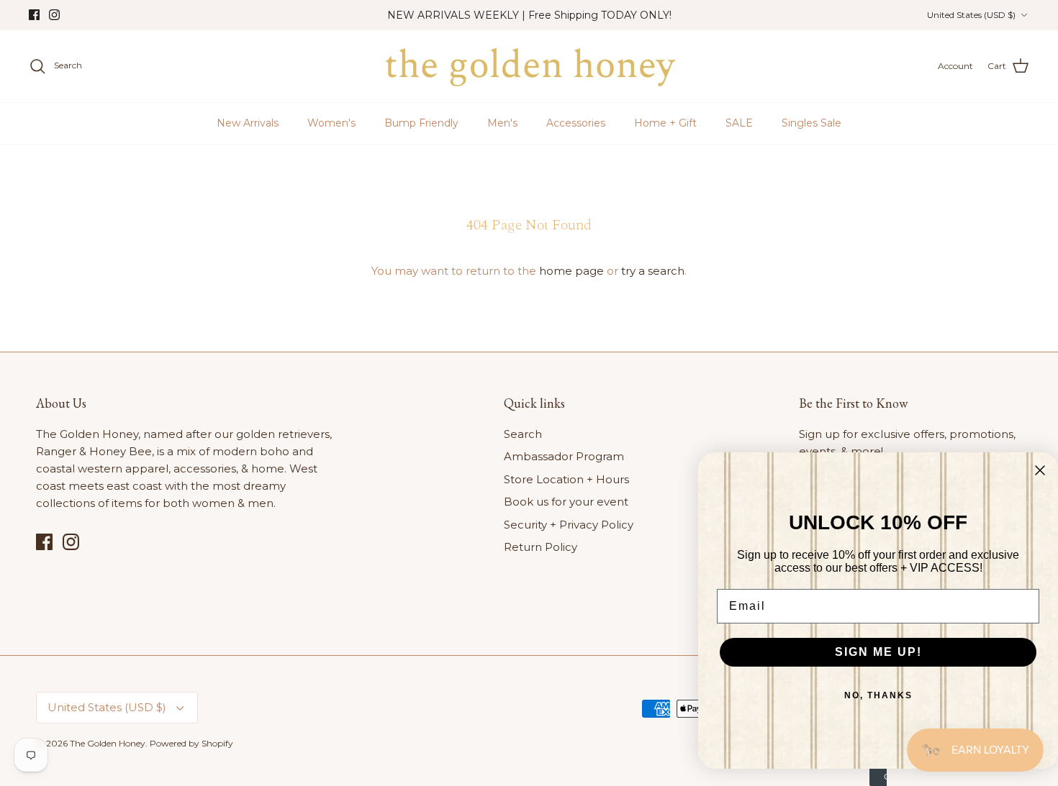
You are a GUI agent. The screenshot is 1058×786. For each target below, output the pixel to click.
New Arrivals (248, 122)
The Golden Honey (107, 743)
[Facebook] (34, 14)
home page (571, 271)
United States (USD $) (971, 14)
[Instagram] (54, 14)
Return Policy (540, 547)
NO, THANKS (878, 695)
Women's (331, 122)
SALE (739, 122)
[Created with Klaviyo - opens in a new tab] (878, 777)
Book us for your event (566, 501)
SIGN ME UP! (878, 652)
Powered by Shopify (191, 743)
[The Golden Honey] (529, 66)
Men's (502, 122)
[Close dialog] (1040, 470)
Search (523, 434)
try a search (652, 271)
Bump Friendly (421, 122)
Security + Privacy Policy (568, 524)
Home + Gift (665, 122)
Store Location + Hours (566, 479)
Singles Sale (811, 122)
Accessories (575, 122)
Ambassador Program (564, 456)
